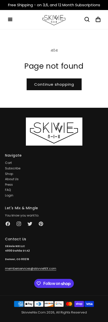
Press (9, 184)
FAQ (8, 190)
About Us (12, 179)
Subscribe (12, 168)
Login (9, 195)
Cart (8, 163)
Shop (9, 174)
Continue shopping (54, 84)
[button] (10, 19)
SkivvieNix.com (33, 312)
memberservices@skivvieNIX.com (30, 268)
